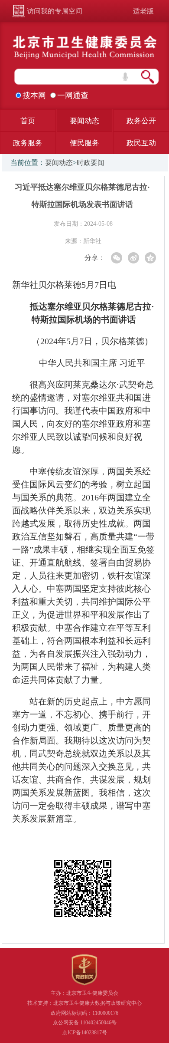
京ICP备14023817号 (84, 1033)
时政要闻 (90, 162)
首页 (27, 121)
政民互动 (141, 143)
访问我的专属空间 (54, 11)
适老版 (143, 11)
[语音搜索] (125, 76)
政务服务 (27, 143)
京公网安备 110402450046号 (85, 1023)
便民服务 (84, 143)
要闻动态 (84, 121)
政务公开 (141, 121)
